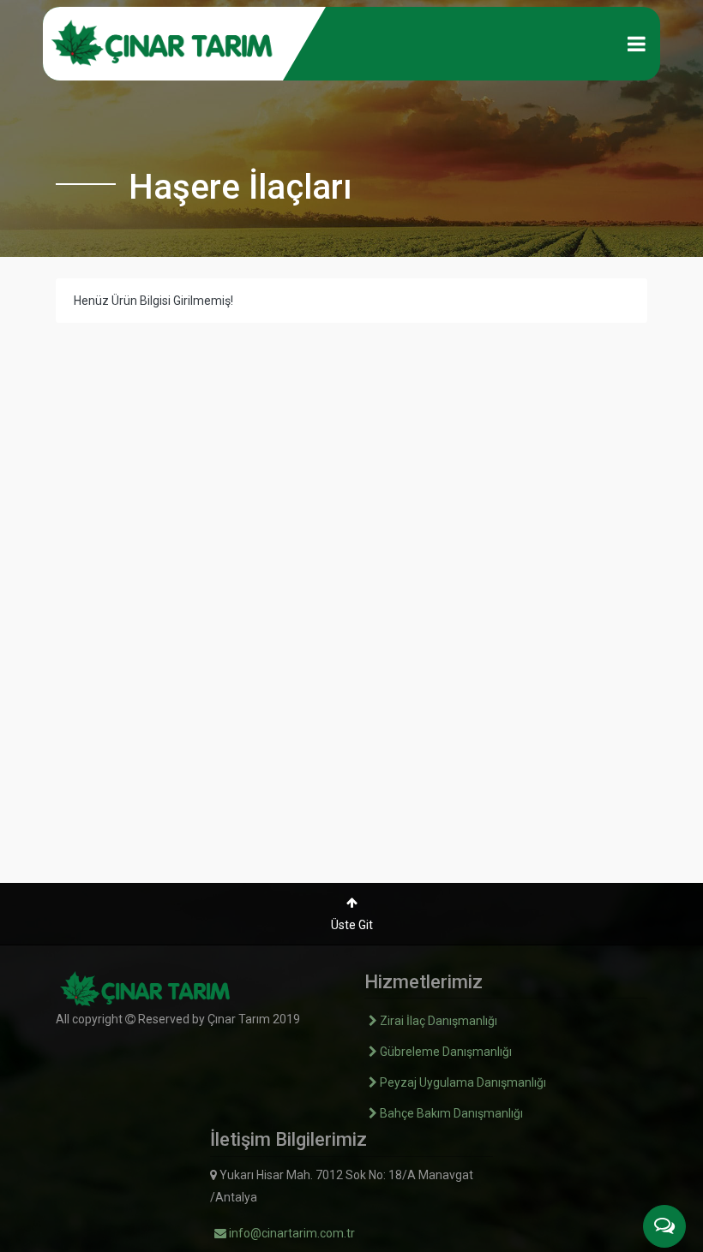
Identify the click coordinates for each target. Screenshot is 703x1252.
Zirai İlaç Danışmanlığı (437, 1021)
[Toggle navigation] (636, 43)
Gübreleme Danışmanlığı (444, 1051)
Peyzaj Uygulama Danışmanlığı (461, 1082)
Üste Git (352, 925)
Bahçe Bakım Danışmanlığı (450, 1113)
